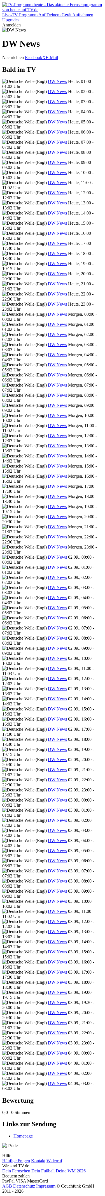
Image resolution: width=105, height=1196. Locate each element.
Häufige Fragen (16, 1160)
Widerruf (54, 1160)
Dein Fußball (43, 1170)
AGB (7, 1186)
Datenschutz (24, 1186)
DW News (57, 81)
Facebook (33, 57)
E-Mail (52, 57)
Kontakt (38, 1160)
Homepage (23, 1136)
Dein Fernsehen (16, 1170)
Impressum (45, 1186)
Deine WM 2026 (71, 1170)
